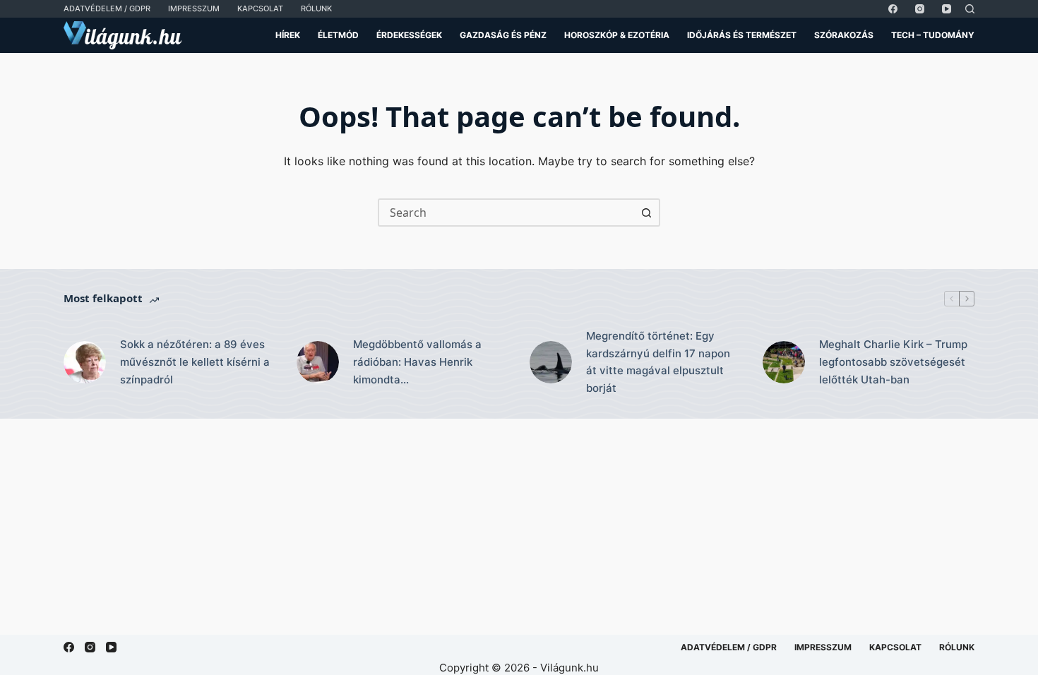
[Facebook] (892, 8)
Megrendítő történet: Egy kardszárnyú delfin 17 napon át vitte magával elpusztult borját (658, 362)
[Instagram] (919, 8)
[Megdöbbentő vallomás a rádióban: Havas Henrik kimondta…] (318, 362)
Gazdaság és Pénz (503, 35)
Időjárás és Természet (742, 35)
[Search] (969, 8)
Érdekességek (409, 35)
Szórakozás (843, 35)
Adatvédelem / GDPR (107, 8)
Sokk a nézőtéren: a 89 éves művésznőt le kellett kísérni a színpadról (195, 362)
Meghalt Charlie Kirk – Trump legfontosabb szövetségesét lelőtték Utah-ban (893, 362)
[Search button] (646, 212)
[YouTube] (946, 8)
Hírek (287, 35)
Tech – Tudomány (932, 35)
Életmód (338, 35)
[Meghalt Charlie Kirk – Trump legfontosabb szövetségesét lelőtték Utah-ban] (784, 362)
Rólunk (316, 8)
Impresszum (194, 8)
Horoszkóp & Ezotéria (616, 35)
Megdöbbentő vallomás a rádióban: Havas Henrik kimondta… (417, 362)
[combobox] (506, 212)
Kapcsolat (260, 8)
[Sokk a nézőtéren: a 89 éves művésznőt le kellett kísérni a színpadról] (85, 362)
